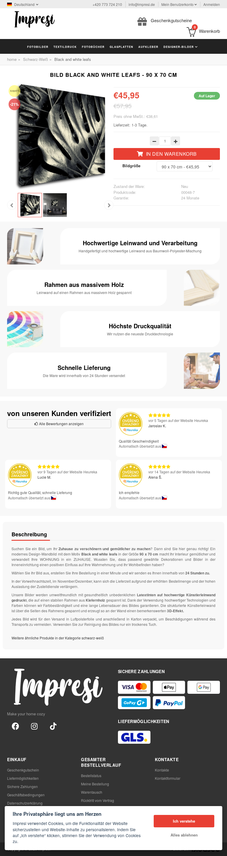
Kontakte (162, 769)
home (12, 59)
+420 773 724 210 (107, 4)
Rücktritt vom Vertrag (97, 800)
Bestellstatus (91, 775)
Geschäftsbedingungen (26, 794)
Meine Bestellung (95, 783)
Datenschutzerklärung (25, 802)
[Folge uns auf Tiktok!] (53, 726)
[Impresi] (34, 18)
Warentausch (91, 792)
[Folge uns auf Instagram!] (34, 726)
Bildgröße (131, 165)
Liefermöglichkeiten (23, 778)
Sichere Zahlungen (22, 786)
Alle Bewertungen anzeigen (61, 423)
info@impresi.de (142, 4)
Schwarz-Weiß (35, 59)
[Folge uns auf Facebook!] (15, 726)
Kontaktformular (167, 778)
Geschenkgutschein (23, 769)
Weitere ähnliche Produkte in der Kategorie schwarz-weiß (58, 637)
